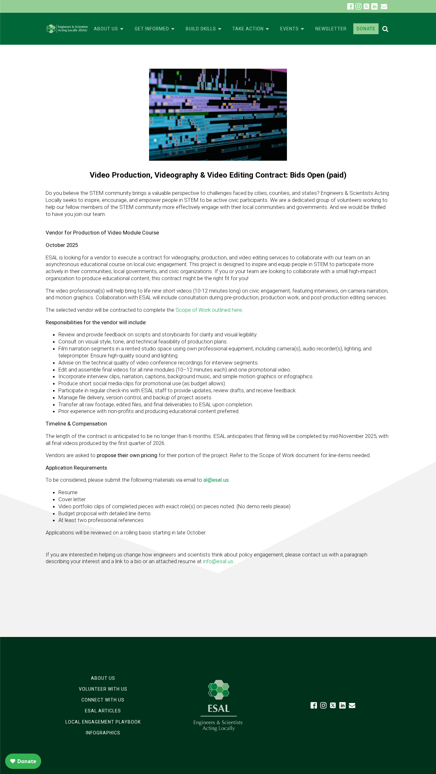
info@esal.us (218, 561)
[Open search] (385, 28)
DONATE (366, 28)
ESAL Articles (103, 710)
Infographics (103, 732)
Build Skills (201, 28)
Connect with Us (102, 699)
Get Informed (152, 28)
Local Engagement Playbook (103, 721)
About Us (106, 28)
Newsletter (331, 28)
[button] (384, 6)
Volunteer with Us (103, 689)
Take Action (248, 28)
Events (289, 28)
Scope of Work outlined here (209, 310)
